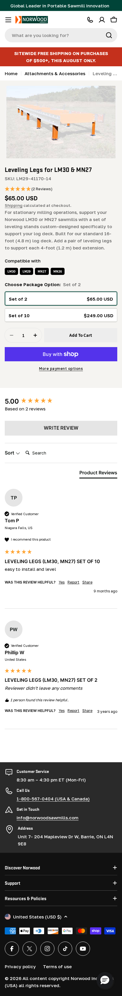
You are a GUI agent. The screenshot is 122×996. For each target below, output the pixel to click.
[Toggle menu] (8, 19)
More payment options (61, 368)
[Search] (109, 35)
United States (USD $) (37, 916)
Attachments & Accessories (55, 73)
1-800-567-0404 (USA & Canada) (53, 798)
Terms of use (57, 966)
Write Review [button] (61, 428)
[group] (61, 401)
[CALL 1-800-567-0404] (90, 19)
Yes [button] (62, 582)
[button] (28, 189)
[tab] (98, 473)
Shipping (14, 205)
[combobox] (61, 35)
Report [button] (73, 582)
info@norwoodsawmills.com (47, 817)
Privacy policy (20, 966)
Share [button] (87, 582)
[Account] (101, 19)
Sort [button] (10, 453)
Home (11, 73)
